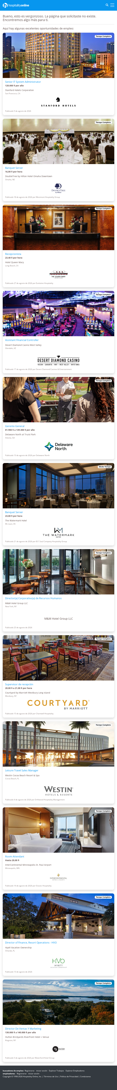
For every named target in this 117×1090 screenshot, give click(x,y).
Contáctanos (85, 1076)
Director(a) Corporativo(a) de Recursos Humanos (33, 598)
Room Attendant (14, 856)
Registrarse (29, 1070)
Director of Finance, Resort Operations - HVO (31, 942)
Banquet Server (14, 168)
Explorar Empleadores (75, 1070)
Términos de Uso (51, 1076)
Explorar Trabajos (56, 1070)
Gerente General (14, 426)
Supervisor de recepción (19, 684)
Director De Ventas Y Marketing (23, 1028)
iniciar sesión (41, 1070)
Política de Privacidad (69, 1076)
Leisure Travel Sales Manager (21, 770)
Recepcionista (13, 254)
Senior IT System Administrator (23, 81)
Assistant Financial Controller (22, 340)
